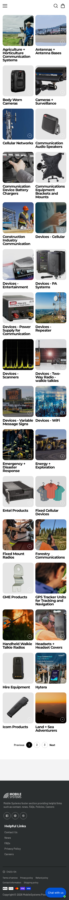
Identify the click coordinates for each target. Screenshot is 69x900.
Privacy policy (26, 878)
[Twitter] (15, 815)
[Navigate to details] (30, 42)
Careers (9, 854)
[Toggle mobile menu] (14, 5)
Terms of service (10, 878)
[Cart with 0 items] (62, 5)
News (7, 837)
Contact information (12, 882)
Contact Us (10, 832)
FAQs (7, 843)
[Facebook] (7, 815)
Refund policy (42, 878)
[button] (62, 5)
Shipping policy (31, 882)
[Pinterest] (23, 815)
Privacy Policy (12, 848)
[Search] (55, 5)
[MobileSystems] (34, 6)
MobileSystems (32, 894)
